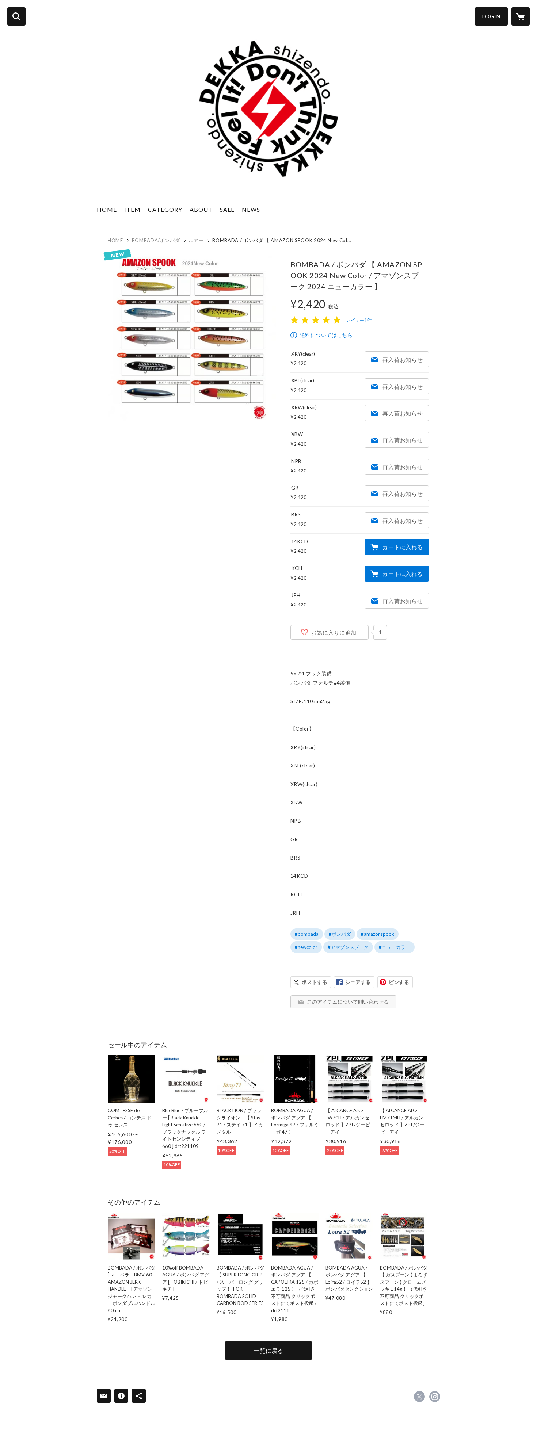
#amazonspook (377, 934)
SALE (227, 209)
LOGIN (491, 16)
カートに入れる (402, 547)
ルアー (195, 240)
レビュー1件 (358, 320)
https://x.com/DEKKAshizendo (419, 1396)
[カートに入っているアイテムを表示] (520, 16)
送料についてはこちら (326, 335)
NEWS (251, 209)
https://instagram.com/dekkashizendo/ (434, 1396)
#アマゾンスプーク (348, 947)
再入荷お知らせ (402, 359)
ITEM (132, 209)
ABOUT (201, 209)
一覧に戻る (268, 1350)
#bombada (307, 934)
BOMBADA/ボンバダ (156, 240)
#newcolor (306, 947)
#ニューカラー (394, 947)
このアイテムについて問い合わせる (348, 1002)
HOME (107, 209)
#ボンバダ (340, 934)
